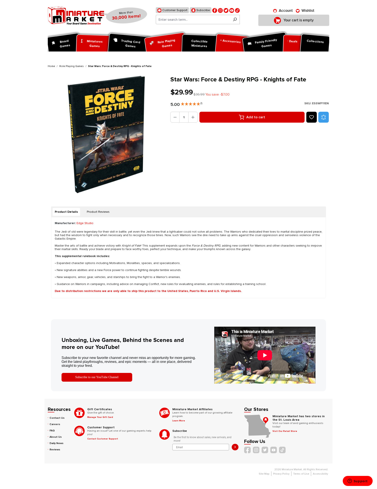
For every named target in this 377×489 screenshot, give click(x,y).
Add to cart (255, 117)
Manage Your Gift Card (100, 417)
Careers (55, 424)
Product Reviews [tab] (98, 212)
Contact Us (57, 418)
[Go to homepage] (76, 15)
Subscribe (202, 10)
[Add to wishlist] (311, 117)
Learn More (178, 420)
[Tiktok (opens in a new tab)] (237, 10)
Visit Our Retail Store (284, 431)
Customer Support (174, 10)
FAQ (52, 430)
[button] (191, 103)
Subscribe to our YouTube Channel (96, 377)
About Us (56, 437)
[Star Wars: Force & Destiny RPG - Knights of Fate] (106, 134)
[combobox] (193, 19)
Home (51, 66)
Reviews (55, 449)
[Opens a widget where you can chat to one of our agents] (358, 481)
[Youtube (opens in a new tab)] (231, 10)
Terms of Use (301, 473)
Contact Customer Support (102, 439)
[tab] (66, 212)
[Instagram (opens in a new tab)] (220, 10)
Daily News (56, 443)
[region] (106, 134)
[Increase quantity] (193, 117)
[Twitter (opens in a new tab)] (226, 10)
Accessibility (320, 473)
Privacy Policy (281, 473)
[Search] (235, 19)
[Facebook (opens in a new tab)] (214, 10)
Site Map (264, 473)
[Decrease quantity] (175, 117)
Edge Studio (85, 223)
